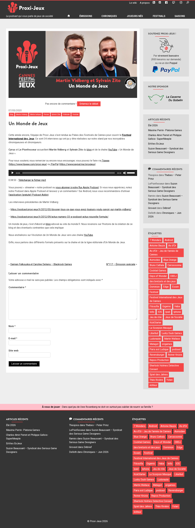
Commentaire (17, 287)
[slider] (131, 172)
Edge (166, 286)
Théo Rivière (156, 379)
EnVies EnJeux (156, 143)
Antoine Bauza (157, 245)
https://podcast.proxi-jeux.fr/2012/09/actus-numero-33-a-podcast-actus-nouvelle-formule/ (59, 216)
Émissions (85, 16)
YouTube (112, 149)
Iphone (177, 311)
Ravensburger (157, 354)
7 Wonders (155, 240)
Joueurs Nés (135, 16)
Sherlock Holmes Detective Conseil (164, 367)
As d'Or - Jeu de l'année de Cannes (164, 252)
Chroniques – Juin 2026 (95, 452)
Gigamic (166, 306)
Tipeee (105, 160)
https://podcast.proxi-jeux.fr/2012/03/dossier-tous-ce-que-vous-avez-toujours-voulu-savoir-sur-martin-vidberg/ (71, 209)
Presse (46, 114)
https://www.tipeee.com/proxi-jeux (27, 164)
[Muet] (124, 172)
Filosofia (154, 306)
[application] (73, 173)
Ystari (170, 379)
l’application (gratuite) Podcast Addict (28, 194)
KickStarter (155, 322)
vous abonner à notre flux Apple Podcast (77, 187)
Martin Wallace (172, 338)
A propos (145, 2)
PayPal (54, 164)
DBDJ (173, 276)
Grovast (152, 208)
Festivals (159, 16)
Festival (154, 292)
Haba (177, 306)
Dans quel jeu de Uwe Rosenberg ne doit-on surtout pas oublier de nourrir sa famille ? (107, 406)
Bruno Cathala (157, 265)
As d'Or (172, 245)
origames (167, 344)
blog (89, 149)
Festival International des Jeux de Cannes (166, 299)
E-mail (13, 338)
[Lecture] (12, 172)
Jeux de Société (174, 317)
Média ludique (35, 114)
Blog (11, 114)
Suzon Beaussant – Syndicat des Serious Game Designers (162, 187)
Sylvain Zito (56, 114)
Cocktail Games (158, 270)
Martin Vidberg (21, 114)
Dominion (155, 286)
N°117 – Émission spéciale (120, 264)
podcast (176, 349)
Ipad (167, 311)
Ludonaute (155, 338)
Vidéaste (66, 114)
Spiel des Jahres (159, 374)
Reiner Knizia (175, 354)
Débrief (167, 208)
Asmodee (155, 259)
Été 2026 (153, 125)
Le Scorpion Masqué (161, 327)
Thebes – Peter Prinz (97, 425)
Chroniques (109, 16)
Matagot (154, 344)
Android (169, 240)
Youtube (75, 114)
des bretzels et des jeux (163, 281)
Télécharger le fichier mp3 (32, 180)
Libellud (154, 333)
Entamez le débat (89, 103)
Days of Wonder (158, 276)
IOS (160, 311)
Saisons (180, 16)
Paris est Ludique (159, 349)
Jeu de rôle (156, 317)
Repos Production (159, 360)
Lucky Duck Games (172, 333)
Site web (13, 350)
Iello (152, 311)
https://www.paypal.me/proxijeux (77, 164)
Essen (175, 286)
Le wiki (133, 2)
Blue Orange (169, 259)
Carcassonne (174, 265)
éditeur (153, 385)
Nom (12, 326)
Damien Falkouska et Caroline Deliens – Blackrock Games (41, 264)
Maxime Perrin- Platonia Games (165, 130)
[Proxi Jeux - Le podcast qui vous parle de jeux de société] (34, 7)
